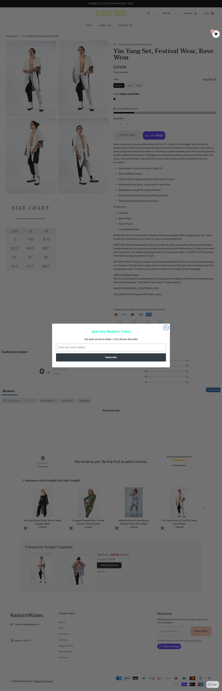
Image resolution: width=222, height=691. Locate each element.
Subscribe (111, 357)
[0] (216, 34)
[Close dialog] (166, 327)
